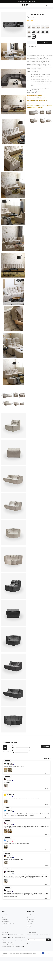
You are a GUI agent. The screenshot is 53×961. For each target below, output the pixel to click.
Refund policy (5, 919)
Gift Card (29, 927)
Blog (3, 925)
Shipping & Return (30, 918)
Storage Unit (4, 918)
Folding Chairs (5, 916)
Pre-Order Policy (30, 919)
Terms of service (30, 921)
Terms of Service (5, 921)
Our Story (29, 914)
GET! (48, 940)
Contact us (29, 925)
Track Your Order (30, 916)
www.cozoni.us (21, 946)
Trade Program (5, 914)
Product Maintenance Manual (8, 923)
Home (3, 8)
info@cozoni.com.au (9, 944)
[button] (32, 20)
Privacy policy (30, 923)
